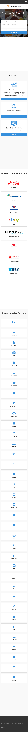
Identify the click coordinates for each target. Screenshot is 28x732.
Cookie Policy (21, 725)
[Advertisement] (14, 54)
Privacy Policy (14, 725)
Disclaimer (3, 727)
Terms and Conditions (5, 725)
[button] (24, 2)
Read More (14, 98)
